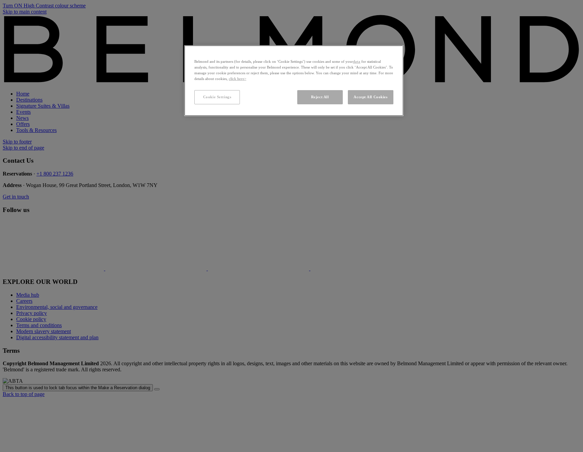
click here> (237, 79)
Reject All (320, 97)
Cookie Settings (217, 97)
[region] (294, 80)
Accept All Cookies (370, 97)
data (356, 61)
